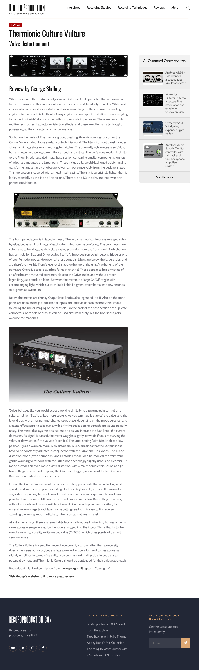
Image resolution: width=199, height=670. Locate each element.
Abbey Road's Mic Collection (105, 643)
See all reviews (164, 177)
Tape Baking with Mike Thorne (106, 636)
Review (15, 24)
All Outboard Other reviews (164, 60)
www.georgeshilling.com (77, 568)
